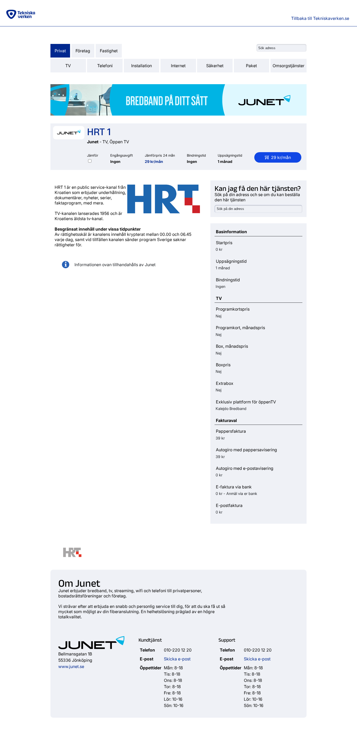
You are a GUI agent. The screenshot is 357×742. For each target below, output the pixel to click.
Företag (83, 51)
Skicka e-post (177, 659)
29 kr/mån (154, 161)
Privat (60, 51)
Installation (141, 65)
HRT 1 (99, 131)
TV (68, 65)
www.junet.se (71, 666)
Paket (251, 65)
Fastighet (109, 51)
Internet (178, 65)
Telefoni (105, 65)
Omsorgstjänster (288, 65)
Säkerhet (214, 65)
